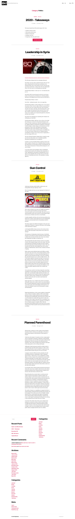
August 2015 (14, 470)
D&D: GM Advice (15, 433)
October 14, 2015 (40, 55)
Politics (39, 16)
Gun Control (37, 168)
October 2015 (14, 467)
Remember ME (14, 431)
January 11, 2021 (40, 23)
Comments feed (14, 508)
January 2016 (14, 464)
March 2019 (14, 458)
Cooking (13, 486)
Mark (34, 23)
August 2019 (14, 456)
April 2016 (13, 461)
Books (12, 484)
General (35, 16)
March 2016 (14, 462)
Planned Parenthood (37, 322)
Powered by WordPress (24, 516)
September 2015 (15, 468)
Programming (14, 496)
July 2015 (13, 471)
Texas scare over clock (24, 446)
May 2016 (13, 459)
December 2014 (14, 473)
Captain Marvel (14, 435)
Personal (13, 493)
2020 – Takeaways (37, 20)
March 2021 (14, 453)
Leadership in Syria (37, 52)
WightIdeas (16, 516)
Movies (13, 492)
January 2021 (14, 454)
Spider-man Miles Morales (17, 426)
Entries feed (14, 506)
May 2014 (13, 476)
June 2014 (13, 474)
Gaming (13, 489)
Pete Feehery (14, 446)
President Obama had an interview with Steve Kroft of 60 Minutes (37, 77)
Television (13, 498)
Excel (12, 487)
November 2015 (14, 465)
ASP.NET (13, 483)
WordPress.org (14, 509)
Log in (12, 505)
